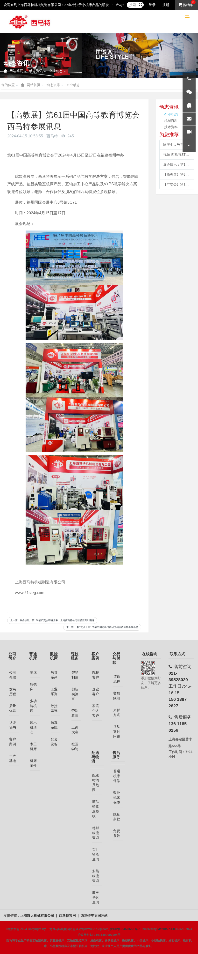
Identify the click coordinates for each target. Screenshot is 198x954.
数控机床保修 (116, 797)
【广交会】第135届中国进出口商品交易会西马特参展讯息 (177, 184)
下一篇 (102, 627)
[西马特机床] (29, 21)
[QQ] (189, 105)
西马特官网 (68, 915)
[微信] (189, 92)
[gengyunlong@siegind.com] (189, 119)
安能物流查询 (95, 876)
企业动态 (56, 71)
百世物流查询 (95, 854)
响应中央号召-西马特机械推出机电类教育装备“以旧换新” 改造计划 (177, 145)
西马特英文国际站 (95, 915)
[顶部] (189, 145)
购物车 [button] (187, 5)
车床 (33, 672)
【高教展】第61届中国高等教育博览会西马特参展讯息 (177, 174)
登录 (152, 5)
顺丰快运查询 (95, 897)
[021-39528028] (189, 79)
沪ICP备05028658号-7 (125, 929)
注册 (166, 5)
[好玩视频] (189, 132)
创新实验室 (74, 694)
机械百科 (171, 121)
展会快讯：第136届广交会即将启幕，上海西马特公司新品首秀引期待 (177, 164)
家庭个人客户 (95, 710)
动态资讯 (36, 71)
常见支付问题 (116, 731)
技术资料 (171, 127)
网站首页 (16, 71)
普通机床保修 (116, 776)
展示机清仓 (33, 727)
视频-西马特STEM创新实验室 (177, 155)
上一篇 (52, 620)
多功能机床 (33, 706)
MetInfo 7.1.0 (166, 929)
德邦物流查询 (95, 833)
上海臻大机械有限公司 (37, 915)
